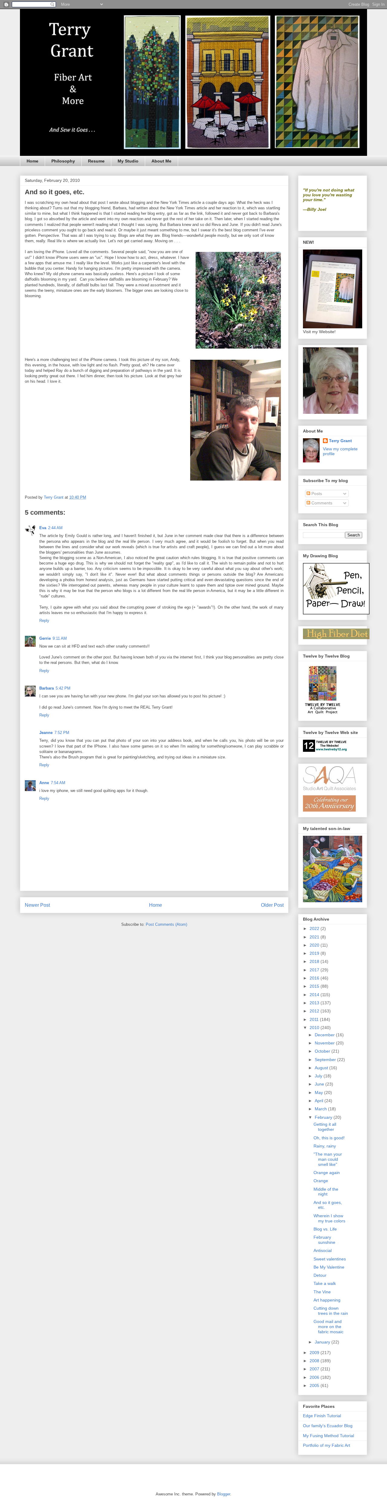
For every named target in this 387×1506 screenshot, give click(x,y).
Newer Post (37, 905)
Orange (321, 1180)
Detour (320, 1275)
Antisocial (323, 1250)
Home (32, 161)
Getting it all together (325, 1127)
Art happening (327, 1300)
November (325, 1043)
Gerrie (45, 638)
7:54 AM (58, 782)
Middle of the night (326, 1192)
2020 (315, 945)
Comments (321, 502)
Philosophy (63, 161)
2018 (315, 961)
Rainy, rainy (325, 1146)
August (322, 1067)
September (326, 1059)
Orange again (327, 1172)
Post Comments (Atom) (166, 924)
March (321, 1108)
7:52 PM (61, 732)
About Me (161, 161)
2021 (315, 937)
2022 (315, 928)
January (323, 1342)
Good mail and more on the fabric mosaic (328, 1326)
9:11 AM (60, 638)
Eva (42, 528)
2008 (315, 1360)
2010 (315, 1027)
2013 (315, 1002)
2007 (315, 1368)
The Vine (322, 1291)
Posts (316, 493)
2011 (315, 1019)
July (319, 1075)
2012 (315, 1011)
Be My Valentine (329, 1267)
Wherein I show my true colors (329, 1218)
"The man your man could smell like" (328, 1159)
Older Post (272, 905)
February (324, 1117)
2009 (315, 1352)
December (325, 1034)
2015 (315, 986)
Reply (44, 620)
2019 (315, 953)
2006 (315, 1377)
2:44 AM (55, 528)
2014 (315, 994)
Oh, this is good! (329, 1137)
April (319, 1100)
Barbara (46, 688)
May (319, 1092)
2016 (315, 978)
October (323, 1051)
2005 (315, 1385)
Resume (96, 161)
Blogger (223, 1494)
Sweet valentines (330, 1259)
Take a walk (325, 1283)
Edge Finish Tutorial (322, 1415)
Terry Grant (340, 440)
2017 (315, 969)
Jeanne (46, 732)
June (320, 1084)
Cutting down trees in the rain (331, 1311)
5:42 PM (63, 688)
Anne (44, 782)
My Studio (128, 161)
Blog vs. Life (325, 1229)
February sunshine (324, 1240)
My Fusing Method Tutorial (328, 1435)
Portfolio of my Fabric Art (326, 1445)
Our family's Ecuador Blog (328, 1425)
